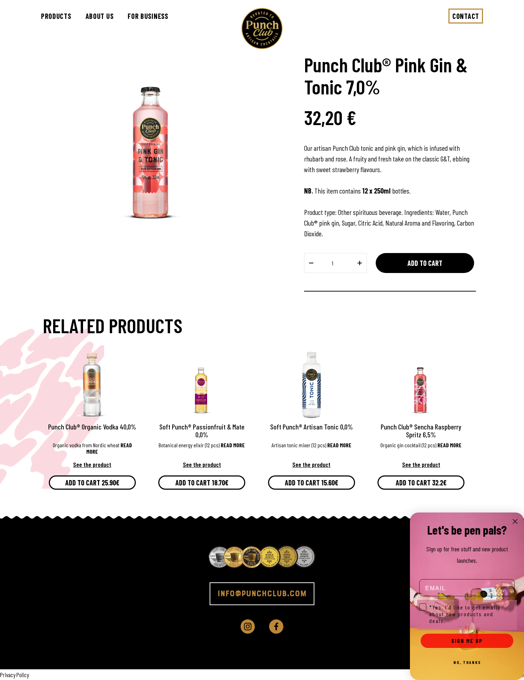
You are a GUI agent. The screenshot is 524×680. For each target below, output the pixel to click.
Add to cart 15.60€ (311, 482)
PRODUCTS (56, 16)
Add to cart (424, 263)
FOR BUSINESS (148, 16)
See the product (92, 464)
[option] (152, 137)
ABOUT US (100, 16)
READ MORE (233, 445)
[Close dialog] (515, 521)
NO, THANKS (467, 662)
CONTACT (465, 16)
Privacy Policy (14, 674)
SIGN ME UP (467, 640)
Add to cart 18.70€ (201, 482)
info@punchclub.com (262, 593)
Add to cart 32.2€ (421, 482)
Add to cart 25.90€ (92, 482)
